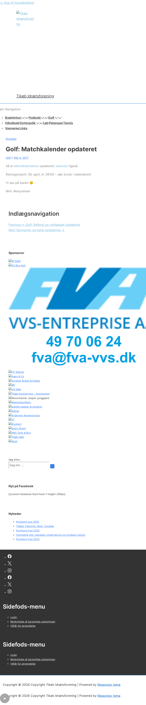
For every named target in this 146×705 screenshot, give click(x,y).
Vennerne (12, 128)
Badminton (13, 117)
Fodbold (34, 117)
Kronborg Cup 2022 (28, 539)
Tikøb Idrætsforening (35, 96)
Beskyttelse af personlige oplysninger (32, 621)
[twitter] (10, 564)
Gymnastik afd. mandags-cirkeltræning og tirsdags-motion (50, 534)
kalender (62, 166)
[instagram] (10, 571)
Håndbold (12, 123)
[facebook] (10, 556)
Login (13, 617)
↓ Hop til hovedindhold (17, 3)
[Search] (52, 466)
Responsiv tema (109, 685)
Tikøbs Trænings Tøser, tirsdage (35, 526)
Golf (51, 117)
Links (23, 128)
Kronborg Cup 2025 (28, 530)
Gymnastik (27, 123)
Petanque (56, 123)
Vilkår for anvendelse (23, 625)
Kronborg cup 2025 (27, 521)
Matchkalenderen (26, 166)
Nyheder (11, 138)
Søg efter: (15, 459)
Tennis (68, 123)
